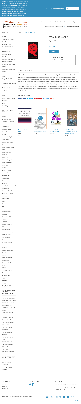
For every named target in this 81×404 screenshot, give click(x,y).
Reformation (5, 260)
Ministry (4, 226)
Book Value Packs (7, 162)
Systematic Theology (8, 87)
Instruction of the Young (7, 218)
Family (4, 201)
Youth (4, 283)
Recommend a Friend (73, 26)
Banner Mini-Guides (7, 142)
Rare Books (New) (7, 257)
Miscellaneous (6, 229)
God (3, 93)
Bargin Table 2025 (7, 79)
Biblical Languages (7, 154)
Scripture (4, 90)
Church (4, 103)
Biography (5, 157)
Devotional (5, 196)
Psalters (4, 247)
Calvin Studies (6, 131)
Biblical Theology (7, 129)
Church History (6, 170)
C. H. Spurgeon (6, 275)
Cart (49, 8)
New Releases (6, 42)
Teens (4, 278)
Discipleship (5, 198)
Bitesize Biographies (8, 160)
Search (4, 384)
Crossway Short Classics (9, 190)
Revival (4, 267)
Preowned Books (7, 242)
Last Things (5, 106)
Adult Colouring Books (8, 137)
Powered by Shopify (27, 396)
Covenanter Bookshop (17, 396)
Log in (54, 8)
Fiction (4, 203)
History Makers (6, 211)
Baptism (4, 144)
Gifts (3, 206)
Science (4, 272)
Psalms (4, 245)
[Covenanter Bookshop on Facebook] (33, 385)
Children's (5, 165)
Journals (4, 221)
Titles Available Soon (8, 39)
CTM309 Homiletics (8, 372)
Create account (60, 8)
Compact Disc (6, 175)
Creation (4, 183)
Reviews (29, 70)
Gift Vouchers (6, 56)
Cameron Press (6, 54)
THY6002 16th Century (8, 342)
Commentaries (6, 173)
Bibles (4, 116)
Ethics (4, 134)
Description (22, 70)
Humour (4, 214)
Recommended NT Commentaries (54, 26)
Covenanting (5, 180)
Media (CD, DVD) (7, 224)
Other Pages (73, 22)
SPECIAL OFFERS (7, 270)
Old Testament (6, 237)
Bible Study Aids (6, 152)
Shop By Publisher (7, 285)
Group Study (5, 209)
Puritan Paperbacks (7, 250)
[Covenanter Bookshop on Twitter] (30, 385)
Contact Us (58, 22)
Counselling (5, 178)
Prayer (4, 239)
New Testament (6, 234)
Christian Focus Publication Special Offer (7, 47)
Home (43, 22)
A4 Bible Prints (6, 119)
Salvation (4, 100)
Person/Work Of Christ (8, 98)
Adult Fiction (5, 139)
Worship (4, 280)
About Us (49, 22)
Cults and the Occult (7, 193)
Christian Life (6, 167)
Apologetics (5, 126)
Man (3, 95)
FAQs (65, 22)
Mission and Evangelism (8, 232)
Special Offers (6, 51)
